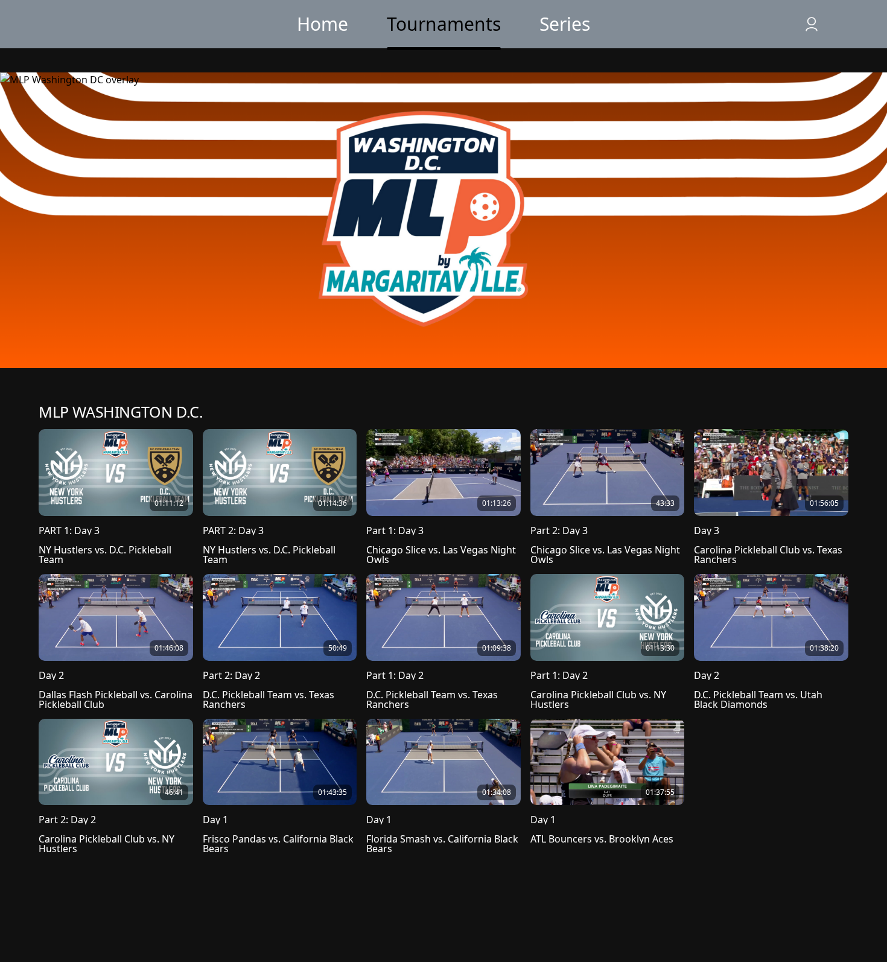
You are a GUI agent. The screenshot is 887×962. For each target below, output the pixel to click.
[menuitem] (322, 24)
